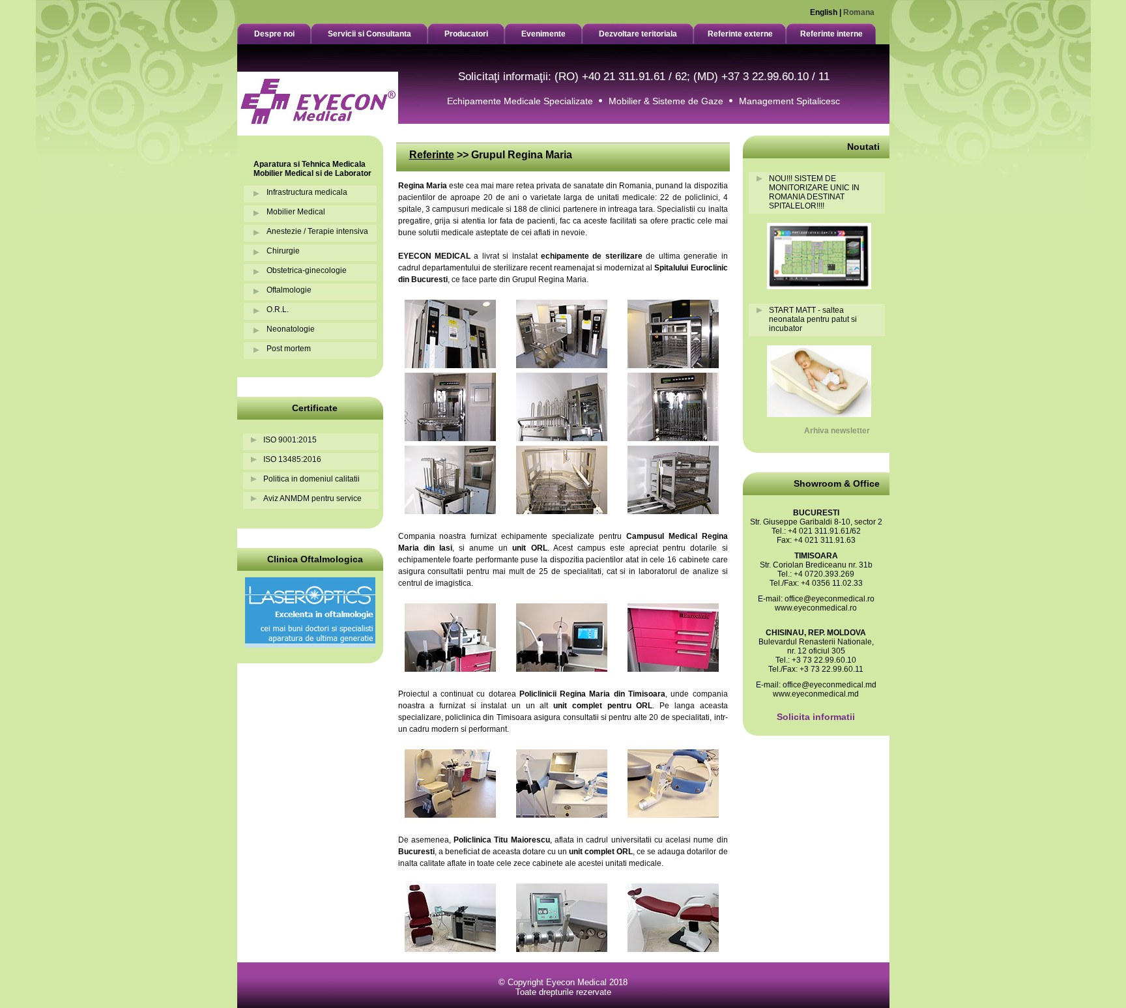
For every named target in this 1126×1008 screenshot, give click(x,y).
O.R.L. (278, 309)
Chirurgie (283, 250)
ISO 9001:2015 (290, 439)
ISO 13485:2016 (292, 459)
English (823, 12)
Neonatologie (291, 329)
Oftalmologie (289, 290)
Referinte (431, 154)
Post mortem (289, 348)
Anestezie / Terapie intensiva (317, 231)
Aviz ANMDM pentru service (312, 498)
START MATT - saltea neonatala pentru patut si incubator (813, 319)
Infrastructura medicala (307, 192)
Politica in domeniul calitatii (311, 478)
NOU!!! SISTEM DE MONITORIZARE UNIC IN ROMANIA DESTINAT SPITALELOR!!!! (814, 192)
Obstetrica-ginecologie (307, 270)
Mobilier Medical (296, 211)
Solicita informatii (816, 717)
